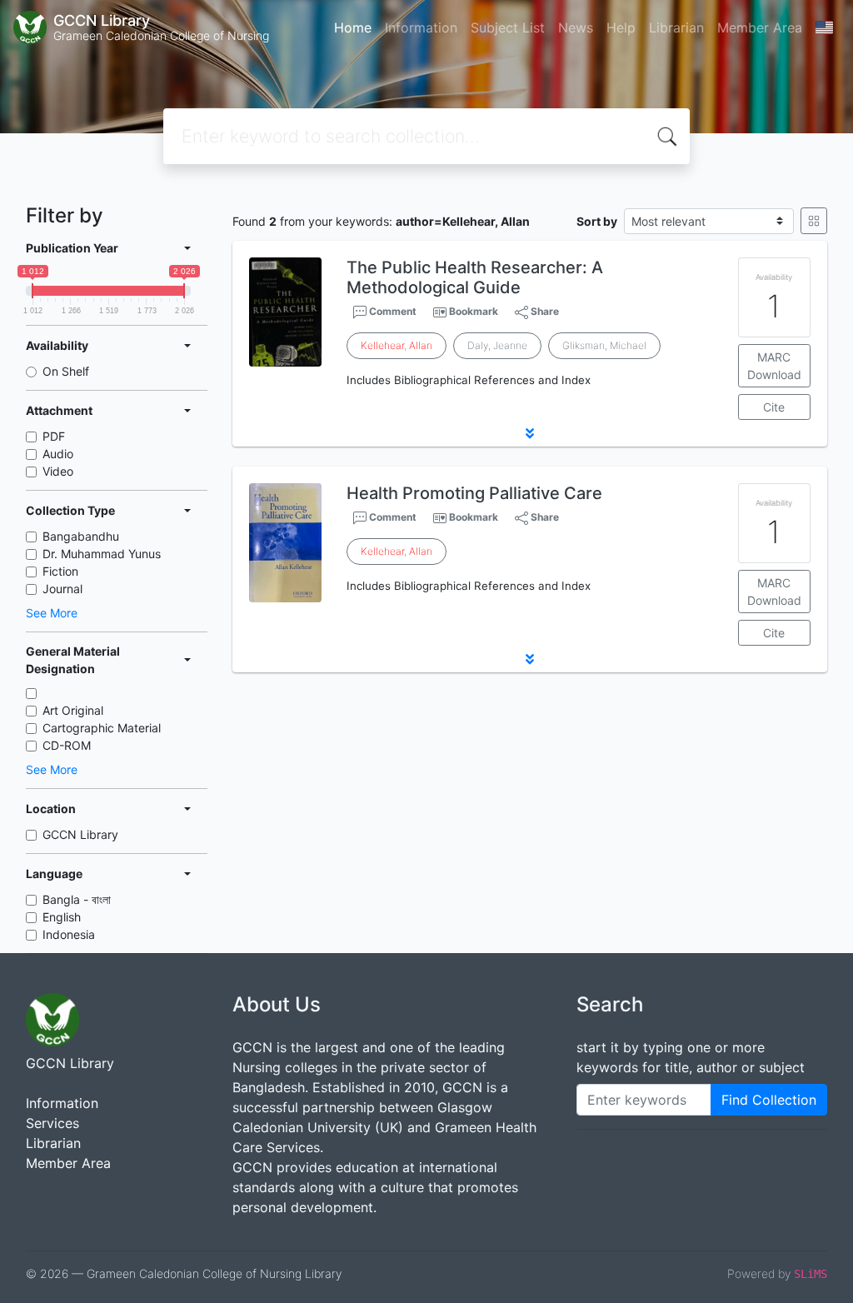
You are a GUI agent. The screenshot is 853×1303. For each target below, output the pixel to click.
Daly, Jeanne (497, 345)
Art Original (72, 710)
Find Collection (768, 1099)
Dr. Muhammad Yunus (101, 554)
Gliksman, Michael (604, 345)
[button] (529, 433)
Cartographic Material (101, 728)
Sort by (596, 221)
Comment (392, 311)
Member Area (759, 27)
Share (543, 311)
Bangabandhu (80, 536)
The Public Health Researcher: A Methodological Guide (475, 277)
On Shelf (65, 371)
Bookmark (473, 311)
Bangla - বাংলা (76, 899)
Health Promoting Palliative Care (474, 493)
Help (621, 27)
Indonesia (68, 934)
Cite (774, 407)
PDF (53, 436)
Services (52, 1123)
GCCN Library (80, 834)
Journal (62, 589)
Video (57, 471)
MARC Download (774, 366)
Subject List (508, 27)
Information (421, 27)
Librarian (676, 27)
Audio (57, 454)
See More (51, 613)
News (575, 27)
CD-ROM (66, 745)
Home (353, 27)
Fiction (60, 571)
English (61, 917)
